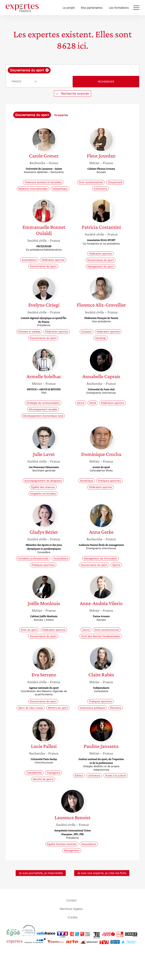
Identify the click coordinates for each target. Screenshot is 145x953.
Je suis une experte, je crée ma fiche (101, 873)
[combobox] (72, 70)
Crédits (72, 917)
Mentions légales (71, 908)
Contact (71, 900)
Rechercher (106, 81)
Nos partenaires (92, 7)
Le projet (69, 7)
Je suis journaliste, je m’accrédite (41, 873)
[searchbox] (81, 70)
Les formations (119, 7)
